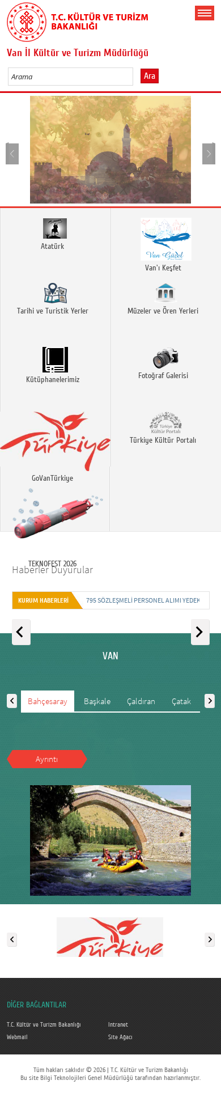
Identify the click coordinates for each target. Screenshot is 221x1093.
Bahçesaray (47, 701)
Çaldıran (141, 701)
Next (208, 153)
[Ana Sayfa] (77, 20)
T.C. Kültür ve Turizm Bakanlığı (44, 1025)
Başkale (97, 701)
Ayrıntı (47, 758)
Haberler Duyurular (52, 569)
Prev (13, 153)
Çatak (181, 701)
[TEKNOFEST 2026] (55, 499)
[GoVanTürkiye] (55, 434)
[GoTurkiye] (110, 937)
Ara (149, 76)
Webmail (17, 1037)
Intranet (118, 1025)
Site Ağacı (120, 1037)
